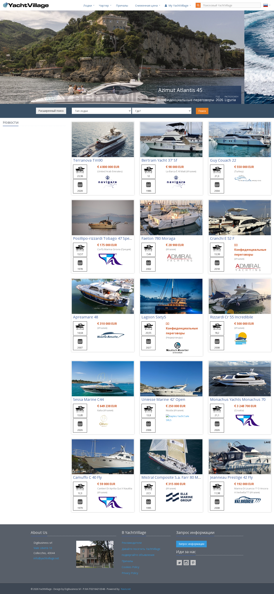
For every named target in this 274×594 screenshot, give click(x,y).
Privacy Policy (130, 573)
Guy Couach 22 (223, 160)
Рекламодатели (132, 542)
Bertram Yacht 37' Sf (159, 160)
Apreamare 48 (85, 317)
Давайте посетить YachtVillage (141, 549)
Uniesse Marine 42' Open (163, 399)
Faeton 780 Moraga (158, 238)
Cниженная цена (146, 5)
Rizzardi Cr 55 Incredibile (231, 317)
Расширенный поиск (51, 110)
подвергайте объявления (138, 555)
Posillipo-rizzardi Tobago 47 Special (104, 238)
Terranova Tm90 (88, 160)
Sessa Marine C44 (88, 399)
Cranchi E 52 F (222, 238)
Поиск (202, 111)
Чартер (104, 5)
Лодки (87, 5)
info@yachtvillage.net (46, 558)
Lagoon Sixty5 (153, 317)
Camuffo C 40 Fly (87, 477)
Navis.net (126, 589)
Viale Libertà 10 (43, 548)
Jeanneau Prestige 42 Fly (231, 477)
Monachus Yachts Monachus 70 (237, 399)
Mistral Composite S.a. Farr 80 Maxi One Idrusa (182, 477)
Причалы (122, 5)
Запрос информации (191, 544)
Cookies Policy (130, 567)
